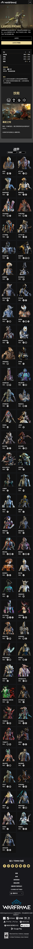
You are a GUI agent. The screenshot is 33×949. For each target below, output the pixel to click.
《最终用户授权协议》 (16, 886)
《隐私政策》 (16, 883)
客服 (16, 873)
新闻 (16, 876)
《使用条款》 (16, 880)
